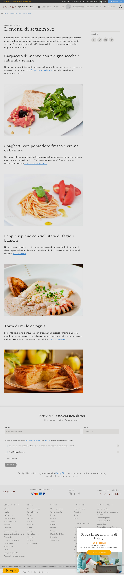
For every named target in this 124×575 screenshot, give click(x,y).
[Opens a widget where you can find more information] (10, 571)
